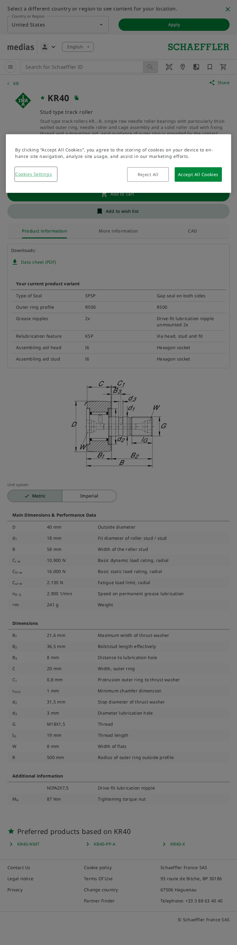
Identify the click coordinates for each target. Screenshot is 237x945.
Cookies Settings (33, 174)
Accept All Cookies (198, 174)
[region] (118, 163)
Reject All (148, 174)
